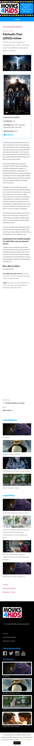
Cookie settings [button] (26, 740)
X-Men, (5, 278)
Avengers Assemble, (17, 276)
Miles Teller (17, 288)
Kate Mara (18, 285)
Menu (18, 19)
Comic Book (7, 27)
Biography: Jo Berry (9, 592)
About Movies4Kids (9, 588)
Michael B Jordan (8, 288)
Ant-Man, (27, 276)
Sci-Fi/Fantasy (17, 27)
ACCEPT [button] (17, 743)
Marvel (25, 285)
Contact (5, 585)
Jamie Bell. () (11, 285)
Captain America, (13, 278)
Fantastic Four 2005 (13, 283)
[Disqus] (17, 315)
